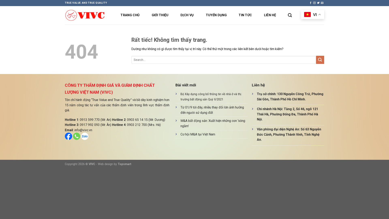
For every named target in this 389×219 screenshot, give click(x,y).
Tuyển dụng (216, 15)
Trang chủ (130, 15)
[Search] (290, 15)
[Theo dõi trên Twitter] (318, 3)
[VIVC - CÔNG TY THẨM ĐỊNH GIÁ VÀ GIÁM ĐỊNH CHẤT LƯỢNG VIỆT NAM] (85, 15)
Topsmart (124, 164)
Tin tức (245, 15)
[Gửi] (320, 60)
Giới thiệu (160, 15)
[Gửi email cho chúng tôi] (322, 3)
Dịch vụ (187, 15)
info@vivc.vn (83, 130)
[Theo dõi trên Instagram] (314, 3)
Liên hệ (270, 15)
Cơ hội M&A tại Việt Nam (198, 134)
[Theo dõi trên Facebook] (310, 3)
